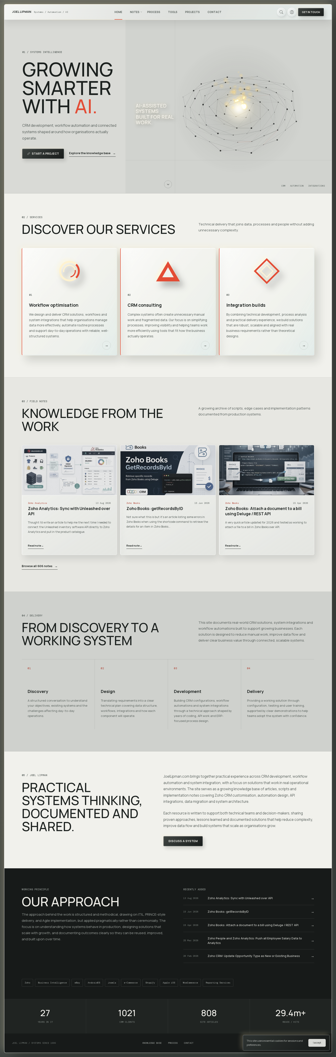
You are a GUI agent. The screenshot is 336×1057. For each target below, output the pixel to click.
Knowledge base (152, 1042)
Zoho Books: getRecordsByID (154, 508)
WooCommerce (190, 982)
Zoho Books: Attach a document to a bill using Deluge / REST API (263, 511)
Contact (214, 12)
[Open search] (281, 12)
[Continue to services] (168, 184)
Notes (134, 12)
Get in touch (311, 12)
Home (118, 12)
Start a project (45, 154)
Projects (192, 12)
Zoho (27, 982)
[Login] (292, 12)
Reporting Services (218, 982)
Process (153, 12)
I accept (317, 1042)
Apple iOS (169, 982)
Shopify (150, 982)
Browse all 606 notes (40, 566)
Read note (36, 545)
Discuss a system (183, 841)
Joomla (112, 982)
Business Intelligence (52, 982)
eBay (77, 982)
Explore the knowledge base (92, 153)
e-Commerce (131, 982)
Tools (172, 12)
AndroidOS (94, 982)
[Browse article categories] (141, 12)
